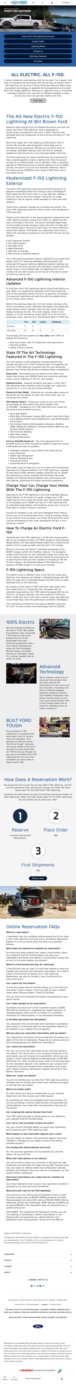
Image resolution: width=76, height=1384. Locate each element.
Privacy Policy (56, 1304)
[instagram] (37, 1286)
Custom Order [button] (38, 41)
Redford (53, 1309)
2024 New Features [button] (38, 56)
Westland (61, 1309)
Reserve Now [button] (38, 878)
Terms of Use (20, 1304)
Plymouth (25, 1312)
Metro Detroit (66, 1312)
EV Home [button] (38, 61)
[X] (35, 1286)
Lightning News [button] (38, 46)
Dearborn (17, 1312)
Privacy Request (33, 1304)
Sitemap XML (62, 1300)
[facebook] (32, 1286)
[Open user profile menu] (52, 2)
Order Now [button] (38, 100)
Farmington (44, 1309)
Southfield (34, 1312)
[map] (43, 1286)
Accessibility (13, 1300)
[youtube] (40, 1286)
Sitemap (52, 1300)
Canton (36, 1309)
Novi (68, 1309)
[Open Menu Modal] (5, 2)
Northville (44, 1312)
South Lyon (8, 1312)
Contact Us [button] (38, 51)
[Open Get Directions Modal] (33, 2)
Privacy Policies (26, 1300)
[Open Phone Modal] (43, 2)
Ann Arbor (53, 1312)
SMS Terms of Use (40, 1300)
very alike (44, 335)
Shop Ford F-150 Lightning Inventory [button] (38, 36)
